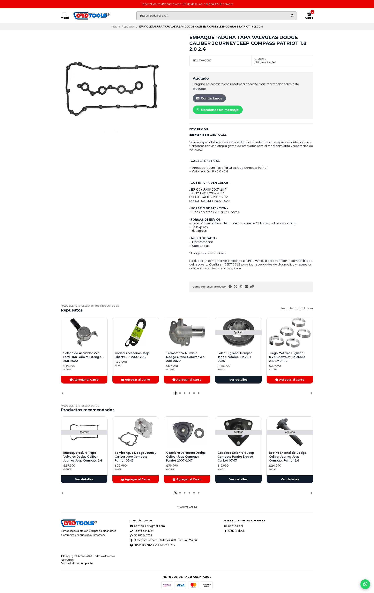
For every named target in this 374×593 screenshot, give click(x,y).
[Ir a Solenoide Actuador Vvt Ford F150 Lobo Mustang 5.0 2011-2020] (84, 332)
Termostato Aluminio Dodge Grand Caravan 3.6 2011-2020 (185, 357)
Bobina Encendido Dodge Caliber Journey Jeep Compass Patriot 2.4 (287, 456)
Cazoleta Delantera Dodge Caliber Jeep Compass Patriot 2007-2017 (186, 456)
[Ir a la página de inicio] (91, 16)
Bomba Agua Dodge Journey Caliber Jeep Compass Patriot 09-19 (135, 456)
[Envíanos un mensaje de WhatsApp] (365, 584)
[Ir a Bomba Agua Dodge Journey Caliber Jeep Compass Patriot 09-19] (135, 432)
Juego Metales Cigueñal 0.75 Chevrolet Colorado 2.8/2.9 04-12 (287, 357)
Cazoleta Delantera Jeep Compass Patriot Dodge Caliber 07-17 (236, 456)
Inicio (114, 26)
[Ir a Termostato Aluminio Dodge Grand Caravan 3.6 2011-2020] (187, 332)
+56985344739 (144, 530)
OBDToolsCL (236, 530)
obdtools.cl (235, 526)
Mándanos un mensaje (219, 110)
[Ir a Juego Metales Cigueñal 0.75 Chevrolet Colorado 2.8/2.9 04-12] (290, 332)
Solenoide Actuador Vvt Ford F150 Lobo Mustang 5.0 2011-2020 (83, 357)
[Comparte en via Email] (246, 286)
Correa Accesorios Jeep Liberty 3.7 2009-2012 (132, 355)
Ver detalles (238, 379)
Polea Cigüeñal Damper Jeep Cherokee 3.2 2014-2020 (235, 357)
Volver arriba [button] (188, 507)
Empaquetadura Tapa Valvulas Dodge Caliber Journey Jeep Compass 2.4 (82, 456)
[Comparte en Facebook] (230, 286)
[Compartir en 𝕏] (235, 286)
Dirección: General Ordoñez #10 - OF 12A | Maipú (165, 540)
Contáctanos (211, 98)
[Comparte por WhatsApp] (241, 286)
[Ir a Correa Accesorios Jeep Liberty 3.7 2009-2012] (135, 332)
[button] (252, 286)
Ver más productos (295, 308)
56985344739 (143, 535)
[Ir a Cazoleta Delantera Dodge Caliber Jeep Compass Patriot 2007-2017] (187, 432)
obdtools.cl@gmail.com (149, 526)
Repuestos (128, 26)
